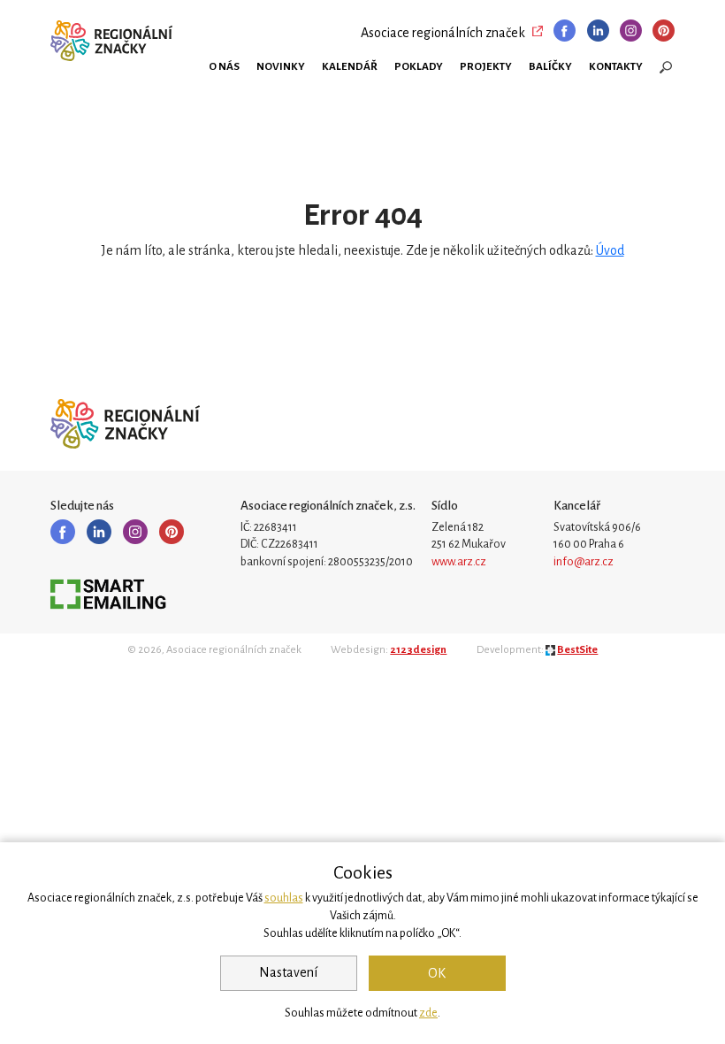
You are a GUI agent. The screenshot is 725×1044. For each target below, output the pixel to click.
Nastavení (288, 972)
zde (428, 1013)
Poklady (418, 66)
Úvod (610, 250)
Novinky (280, 66)
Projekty (486, 66)
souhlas (283, 898)
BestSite (577, 650)
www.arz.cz (458, 562)
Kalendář (350, 66)
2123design (418, 650)
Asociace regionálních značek (443, 33)
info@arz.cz (583, 562)
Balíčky (550, 66)
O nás (224, 66)
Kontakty (616, 66)
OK (437, 973)
